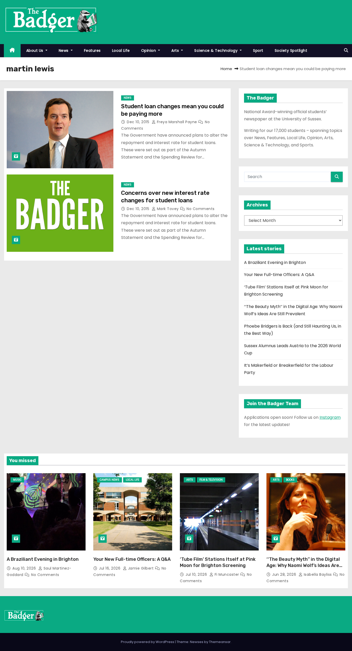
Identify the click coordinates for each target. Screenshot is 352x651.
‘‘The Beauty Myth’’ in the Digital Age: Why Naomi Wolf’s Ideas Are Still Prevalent (303, 565)
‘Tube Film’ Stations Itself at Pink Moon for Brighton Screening (218, 562)
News (64, 50)
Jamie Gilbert (141, 568)
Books (290, 480)
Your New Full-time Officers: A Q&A (279, 275)
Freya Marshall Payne (177, 121)
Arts (175, 50)
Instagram (330, 417)
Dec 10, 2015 (138, 121)
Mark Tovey (168, 208)
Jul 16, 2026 (110, 568)
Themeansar (220, 641)
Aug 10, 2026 (24, 568)
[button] (346, 50)
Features (92, 50)
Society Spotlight (291, 50)
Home (226, 68)
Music (17, 480)
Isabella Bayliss (318, 574)
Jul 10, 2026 (197, 574)
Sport (258, 50)
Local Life (121, 50)
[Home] (12, 50)
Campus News (109, 480)
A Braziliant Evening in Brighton (275, 262)
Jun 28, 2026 (284, 574)
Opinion (149, 50)
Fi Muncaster (226, 574)
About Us (35, 50)
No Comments (201, 208)
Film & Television (211, 480)
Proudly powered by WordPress (148, 641)
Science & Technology (216, 50)
